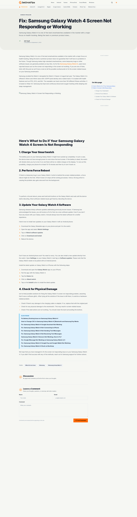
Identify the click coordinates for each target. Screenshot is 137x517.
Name (20, 394)
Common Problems (25, 14)
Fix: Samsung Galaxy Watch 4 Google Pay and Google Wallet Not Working (45, 343)
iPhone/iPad (73, 2)
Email (55, 394)
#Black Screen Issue (30, 365)
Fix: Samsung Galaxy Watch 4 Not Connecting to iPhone (40, 327)
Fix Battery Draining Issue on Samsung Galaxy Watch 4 (39, 318)
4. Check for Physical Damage (102, 99)
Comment (22, 402)
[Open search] (112, 2)
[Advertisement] (53, 188)
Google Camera (57, 7)
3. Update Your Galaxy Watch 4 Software (105, 96)
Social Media (82, 2)
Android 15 (32, 7)
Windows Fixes (91, 7)
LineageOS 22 (41, 7)
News (52, 2)
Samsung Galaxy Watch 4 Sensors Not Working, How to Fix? (41, 337)
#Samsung (42, 365)
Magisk (49, 7)
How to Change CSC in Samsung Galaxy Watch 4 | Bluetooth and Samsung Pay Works (50, 321)
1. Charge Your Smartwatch (102, 90)
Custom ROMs (66, 7)
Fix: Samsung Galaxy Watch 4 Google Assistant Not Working (41, 324)
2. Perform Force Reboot (101, 93)
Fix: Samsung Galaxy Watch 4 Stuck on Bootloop (37, 346)
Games (65, 2)
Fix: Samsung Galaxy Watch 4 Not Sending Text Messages (41, 331)
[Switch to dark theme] (116, 2)
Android (59, 2)
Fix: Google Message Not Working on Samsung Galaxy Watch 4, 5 (43, 340)
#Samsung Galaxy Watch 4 (54, 365)
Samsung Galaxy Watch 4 (69, 64)
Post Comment (81, 420)
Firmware (75, 7)
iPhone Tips (83, 7)
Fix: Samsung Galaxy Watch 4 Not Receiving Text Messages (41, 334)
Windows (91, 2)
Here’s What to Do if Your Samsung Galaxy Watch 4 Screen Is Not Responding (104, 87)
